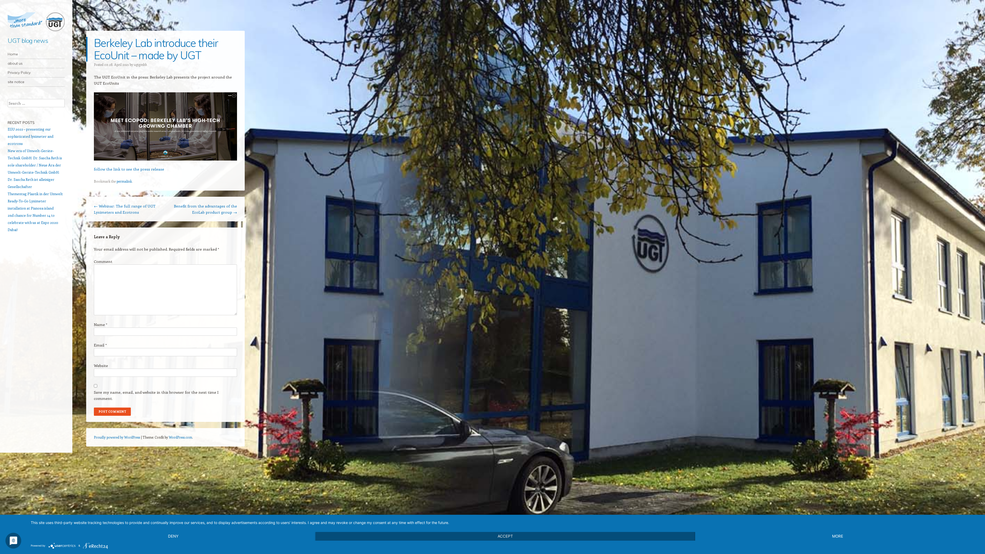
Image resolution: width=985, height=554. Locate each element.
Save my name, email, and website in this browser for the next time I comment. (156, 395)
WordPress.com (180, 437)
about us (15, 63)
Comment (103, 261)
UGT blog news (28, 40)
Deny (173, 536)
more (837, 536)
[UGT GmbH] (36, 21)
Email (100, 345)
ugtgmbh (140, 64)
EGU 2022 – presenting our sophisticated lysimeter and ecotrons (30, 136)
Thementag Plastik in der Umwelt (35, 193)
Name (100, 324)
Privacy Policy (19, 72)
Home (13, 54)
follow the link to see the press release (129, 169)
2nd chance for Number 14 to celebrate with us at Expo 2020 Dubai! (33, 222)
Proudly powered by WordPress (117, 437)
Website (101, 365)
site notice (16, 82)
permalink (124, 181)
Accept (505, 536)
